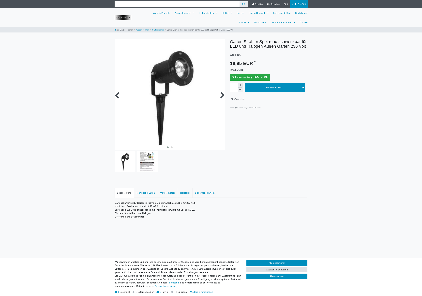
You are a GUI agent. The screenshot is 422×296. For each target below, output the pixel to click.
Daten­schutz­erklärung (165, 286)
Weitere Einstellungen (201, 292)
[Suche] (244, 4)
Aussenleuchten (183, 13)
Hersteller (185, 192)
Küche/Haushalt (257, 13)
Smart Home (260, 22)
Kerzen (240, 13)
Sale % (243, 22)
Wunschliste (239, 99)
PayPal (165, 292)
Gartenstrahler (158, 30)
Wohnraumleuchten (282, 22)
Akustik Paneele (161, 13)
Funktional (181, 292)
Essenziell (125, 292)
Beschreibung (124, 192)
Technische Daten (145, 192)
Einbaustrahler (207, 13)
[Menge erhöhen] (240, 85)
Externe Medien (146, 292)
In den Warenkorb (274, 87)
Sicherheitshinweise (205, 192)
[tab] (124, 193)
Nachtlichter (301, 13)
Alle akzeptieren (277, 263)
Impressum (174, 282)
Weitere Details (167, 192)
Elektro (226, 13)
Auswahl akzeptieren (277, 269)
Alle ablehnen (277, 276)
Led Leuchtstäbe (282, 13)
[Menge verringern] (240, 90)
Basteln (304, 22)
